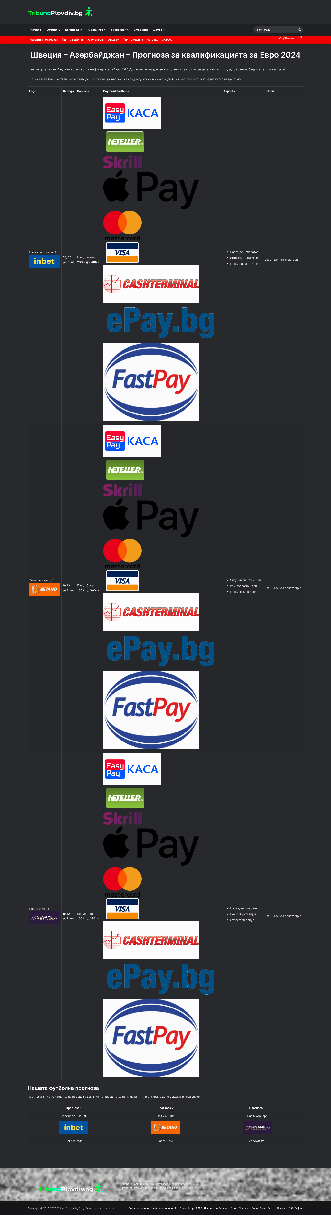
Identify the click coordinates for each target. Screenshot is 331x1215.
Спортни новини (139, 1208)
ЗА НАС (167, 39)
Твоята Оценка (133, 39)
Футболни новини (162, 1208)
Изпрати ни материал (44, 39)
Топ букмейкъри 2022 (188, 1208)
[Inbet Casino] (73, 1133)
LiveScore (141, 30)
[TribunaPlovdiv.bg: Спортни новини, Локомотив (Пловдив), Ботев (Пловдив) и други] (61, 12)
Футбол (52, 30)
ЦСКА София (294, 1208)
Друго (157, 30)
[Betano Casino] (165, 1133)
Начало (35, 30)
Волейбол (72, 30)
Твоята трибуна (72, 39)
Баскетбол (118, 30)
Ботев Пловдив (240, 1208)
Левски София (276, 1208)
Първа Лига (94, 30)
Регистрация (292, 259)
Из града (152, 39)
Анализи (113, 39)
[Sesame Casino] (257, 1133)
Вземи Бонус (274, 259)
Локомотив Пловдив (216, 1208)
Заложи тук (74, 1141)
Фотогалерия (95, 39)
